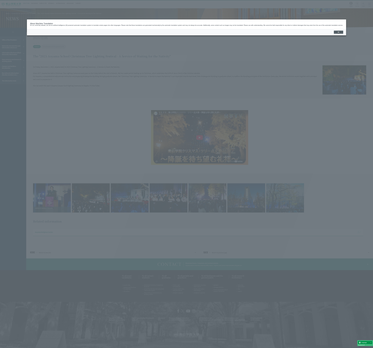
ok (338, 32)
